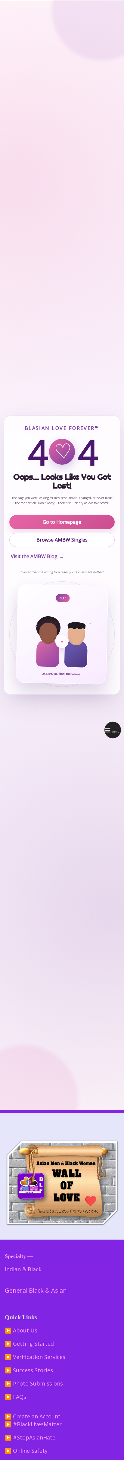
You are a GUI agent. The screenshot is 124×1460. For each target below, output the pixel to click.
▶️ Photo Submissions (34, 1383)
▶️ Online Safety (26, 1450)
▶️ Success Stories (29, 1370)
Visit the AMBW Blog (37, 556)
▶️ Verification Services (35, 1356)
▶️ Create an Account (32, 1416)
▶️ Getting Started (29, 1343)
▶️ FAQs (15, 1396)
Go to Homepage (62, 522)
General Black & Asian (36, 1290)
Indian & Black (23, 1269)
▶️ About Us (21, 1330)
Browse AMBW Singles (62, 539)
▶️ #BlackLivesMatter (33, 1424)
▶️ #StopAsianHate (30, 1437)
